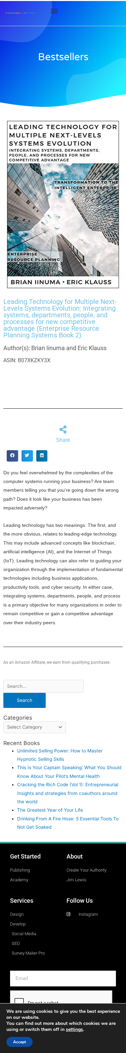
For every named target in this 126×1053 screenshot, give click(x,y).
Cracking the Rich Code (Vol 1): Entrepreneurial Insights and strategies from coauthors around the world (67, 793)
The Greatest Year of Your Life (50, 810)
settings (74, 1030)
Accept (19, 1042)
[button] (54, 10)
